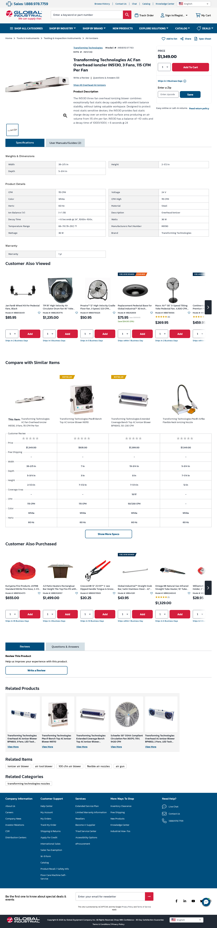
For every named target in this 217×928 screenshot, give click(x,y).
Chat (134, 3)
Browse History (102, 3)
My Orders (46, 818)
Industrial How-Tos (120, 831)
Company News (13, 818)
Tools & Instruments (28, 38)
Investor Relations (14, 825)
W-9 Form (46, 856)
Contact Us (120, 3)
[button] (194, 3)
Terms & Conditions (102, 924)
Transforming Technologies (88, 48)
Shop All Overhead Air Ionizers (89, 85)
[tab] (24, 143)
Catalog (146, 3)
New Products (117, 818)
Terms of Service (144, 906)
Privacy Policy (127, 906)
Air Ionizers (91, 38)
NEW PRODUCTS (123, 28)
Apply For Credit (49, 837)
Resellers (80, 818)
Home (8, 38)
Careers (9, 812)
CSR (7, 831)
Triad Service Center (85, 831)
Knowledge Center (165, 3)
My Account (47, 812)
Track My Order (48, 825)
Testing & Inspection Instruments (62, 38)
